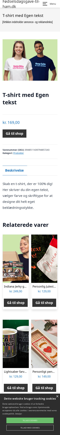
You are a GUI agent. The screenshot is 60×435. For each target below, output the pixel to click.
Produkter (18, 153)
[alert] (30, 414)
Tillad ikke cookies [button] (30, 427)
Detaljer (18, 413)
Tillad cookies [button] (30, 420)
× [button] (57, 396)
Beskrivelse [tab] (14, 170)
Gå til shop (14, 133)
